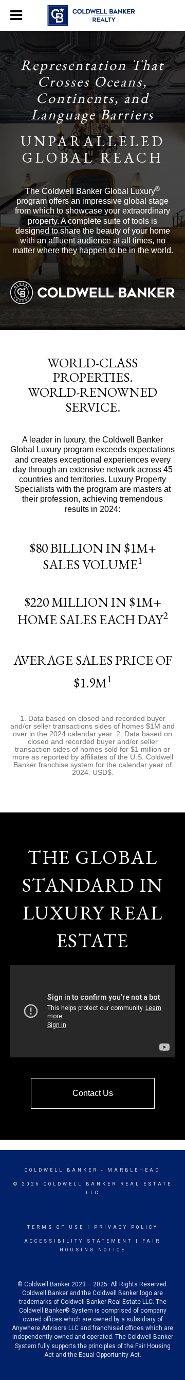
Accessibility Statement (78, 1241)
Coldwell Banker (61, 1170)
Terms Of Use (55, 1227)
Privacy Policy (126, 1227)
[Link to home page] (92, 15)
